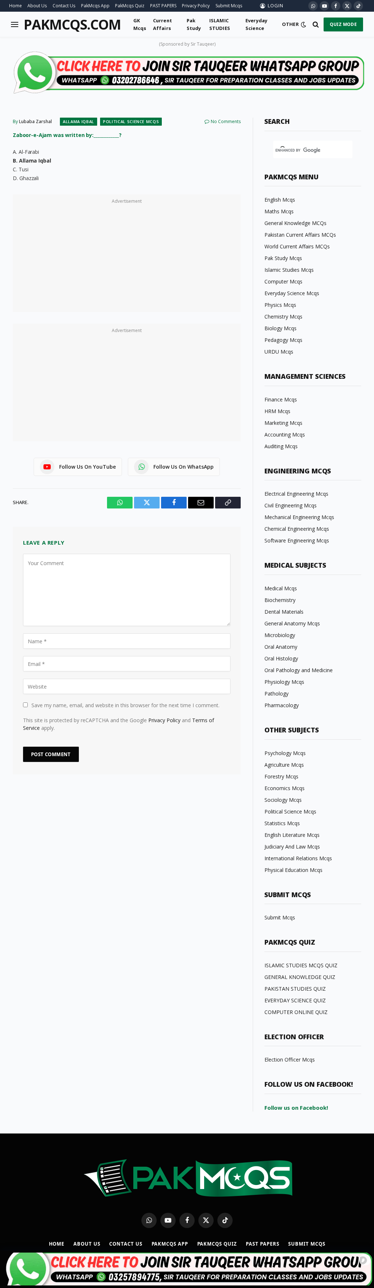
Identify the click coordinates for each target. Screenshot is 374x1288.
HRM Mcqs (277, 411)
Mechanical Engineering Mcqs (299, 517)
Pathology (276, 693)
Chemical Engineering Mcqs (296, 528)
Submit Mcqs (228, 6)
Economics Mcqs (284, 788)
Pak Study (194, 24)
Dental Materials (284, 611)
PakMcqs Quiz (129, 6)
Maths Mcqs (279, 211)
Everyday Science (256, 24)
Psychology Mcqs (285, 753)
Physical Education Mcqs (293, 869)
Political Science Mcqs (131, 121)
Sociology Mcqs (283, 799)
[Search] (315, 24)
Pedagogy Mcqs (283, 339)
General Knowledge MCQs (295, 223)
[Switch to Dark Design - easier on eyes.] (303, 24)
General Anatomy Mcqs (292, 623)
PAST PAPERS (163, 6)
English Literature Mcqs (292, 834)
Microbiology (279, 635)
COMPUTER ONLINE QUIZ (296, 1012)
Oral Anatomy (280, 646)
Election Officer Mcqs (289, 1059)
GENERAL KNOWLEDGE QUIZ (299, 976)
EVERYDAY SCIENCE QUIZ (295, 1000)
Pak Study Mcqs (283, 258)
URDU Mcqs (278, 351)
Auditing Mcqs (281, 446)
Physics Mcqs (280, 304)
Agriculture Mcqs (284, 764)
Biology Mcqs (280, 328)
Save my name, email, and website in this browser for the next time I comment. (125, 705)
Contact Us (64, 6)
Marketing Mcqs (283, 422)
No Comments (226, 121)
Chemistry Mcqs (283, 316)
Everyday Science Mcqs (291, 293)
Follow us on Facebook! (296, 1107)
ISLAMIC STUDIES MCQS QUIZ (300, 965)
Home (15, 6)
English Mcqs (279, 199)
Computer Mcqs (283, 281)
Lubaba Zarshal (35, 121)
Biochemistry (279, 600)
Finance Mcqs (280, 399)
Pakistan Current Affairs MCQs (300, 234)
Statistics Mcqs (282, 823)
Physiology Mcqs (284, 681)
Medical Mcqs (280, 588)
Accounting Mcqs (284, 434)
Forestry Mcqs (281, 776)
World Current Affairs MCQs (297, 246)
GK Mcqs (139, 24)
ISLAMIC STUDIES (219, 24)
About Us (37, 6)
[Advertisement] (127, 257)
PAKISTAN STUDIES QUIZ (295, 988)
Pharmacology (281, 705)
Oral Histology (281, 658)
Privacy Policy (196, 6)
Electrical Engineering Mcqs (296, 493)
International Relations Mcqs (298, 858)
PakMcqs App (95, 6)
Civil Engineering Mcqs (290, 505)
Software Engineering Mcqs (296, 540)
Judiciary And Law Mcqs (292, 846)
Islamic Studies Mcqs (289, 269)
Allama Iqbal (78, 121)
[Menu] (14, 24)
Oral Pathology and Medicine (298, 670)
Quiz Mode (343, 24)
